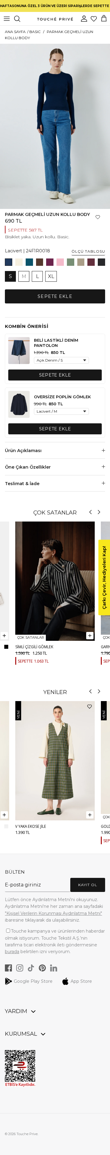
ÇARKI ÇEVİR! (55, 628)
